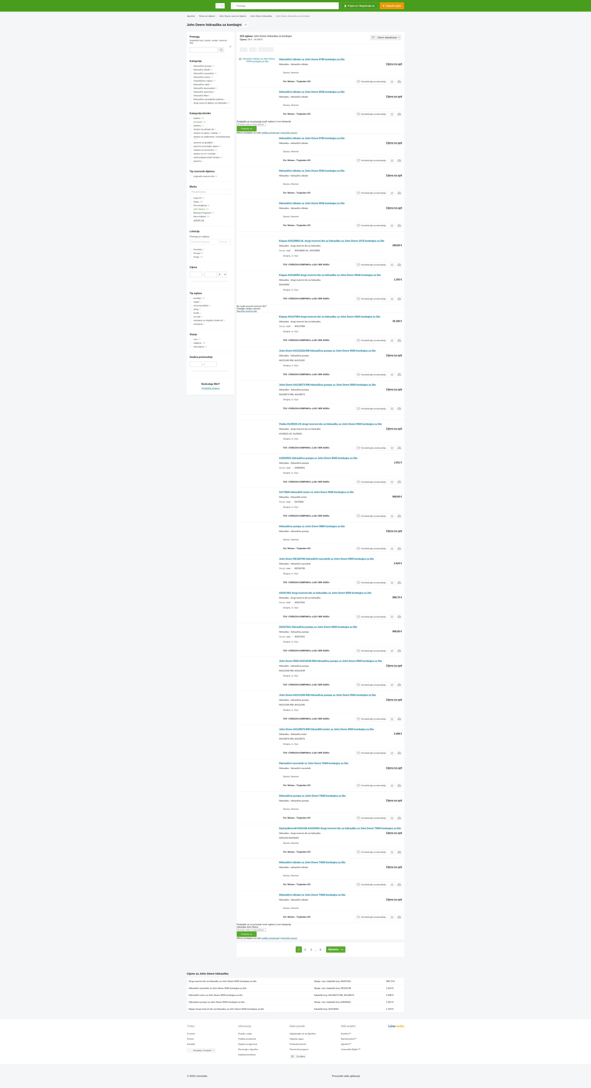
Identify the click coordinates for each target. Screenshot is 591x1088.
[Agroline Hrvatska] (199, 6)
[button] (392, 81)
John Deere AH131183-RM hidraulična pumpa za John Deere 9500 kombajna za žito (327, 350)
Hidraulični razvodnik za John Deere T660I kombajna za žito (313, 763)
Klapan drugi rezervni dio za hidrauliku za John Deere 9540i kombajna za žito (226, 1009)
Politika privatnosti (247, 1039)
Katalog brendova (246, 1054)
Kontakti (191, 1044)
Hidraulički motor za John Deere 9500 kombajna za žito (216, 995)
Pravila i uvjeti (245, 1033)
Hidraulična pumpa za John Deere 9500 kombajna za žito (217, 1002)
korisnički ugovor (289, 132)
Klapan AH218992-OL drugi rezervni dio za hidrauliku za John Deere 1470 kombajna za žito (331, 241)
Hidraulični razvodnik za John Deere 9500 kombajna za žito (217, 988)
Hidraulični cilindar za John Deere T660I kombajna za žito (312, 862)
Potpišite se (246, 128)
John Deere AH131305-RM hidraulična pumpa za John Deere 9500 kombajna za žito (327, 695)
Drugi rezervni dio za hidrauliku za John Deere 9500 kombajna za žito (222, 981)
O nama (191, 1033)
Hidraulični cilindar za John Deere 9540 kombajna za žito (312, 92)
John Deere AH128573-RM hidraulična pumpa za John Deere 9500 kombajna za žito (327, 384)
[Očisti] (230, 46)
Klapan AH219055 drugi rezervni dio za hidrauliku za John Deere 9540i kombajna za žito (330, 275)
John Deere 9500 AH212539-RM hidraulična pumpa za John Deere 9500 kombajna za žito (330, 661)
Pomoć (190, 1039)
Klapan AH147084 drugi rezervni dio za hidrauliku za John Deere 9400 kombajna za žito (329, 316)
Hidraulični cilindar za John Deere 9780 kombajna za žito (312, 59)
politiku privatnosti (270, 132)
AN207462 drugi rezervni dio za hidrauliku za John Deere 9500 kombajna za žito (325, 593)
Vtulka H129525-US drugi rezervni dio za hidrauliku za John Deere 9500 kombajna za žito (330, 424)
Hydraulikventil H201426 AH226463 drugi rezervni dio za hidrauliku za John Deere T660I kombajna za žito (340, 828)
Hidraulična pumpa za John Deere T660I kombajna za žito (312, 796)
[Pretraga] (234, 6)
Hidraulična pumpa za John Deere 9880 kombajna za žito (312, 526)
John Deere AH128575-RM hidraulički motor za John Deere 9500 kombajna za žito (326, 729)
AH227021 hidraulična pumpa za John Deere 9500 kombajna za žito (318, 627)
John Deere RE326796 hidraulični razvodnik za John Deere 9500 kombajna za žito (326, 559)
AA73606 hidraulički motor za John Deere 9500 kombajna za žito (316, 492)
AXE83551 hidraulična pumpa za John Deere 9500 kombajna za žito (318, 458)
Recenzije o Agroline (248, 1049)
